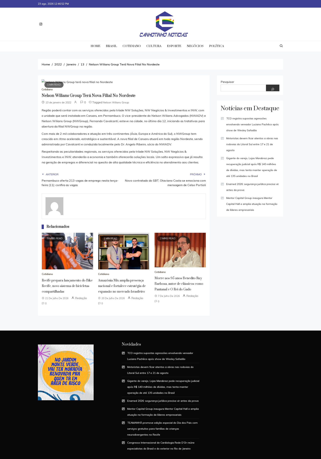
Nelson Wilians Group (116, 102)
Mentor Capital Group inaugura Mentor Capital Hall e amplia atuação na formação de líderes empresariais (251, 204)
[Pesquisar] (272, 88)
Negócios (195, 46)
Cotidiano (132, 46)
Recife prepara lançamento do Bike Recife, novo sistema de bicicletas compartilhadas (67, 286)
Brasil (111, 46)
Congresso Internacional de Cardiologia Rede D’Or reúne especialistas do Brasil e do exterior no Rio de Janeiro (160, 445)
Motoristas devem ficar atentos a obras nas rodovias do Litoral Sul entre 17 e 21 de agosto (252, 144)
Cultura (153, 46)
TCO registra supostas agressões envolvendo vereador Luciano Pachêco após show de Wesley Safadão (252, 124)
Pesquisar (227, 82)
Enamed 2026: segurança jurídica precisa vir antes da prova (252, 187)
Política (216, 46)
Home (95, 46)
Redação (81, 298)
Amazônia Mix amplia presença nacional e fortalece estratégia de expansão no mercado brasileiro (122, 286)
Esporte (174, 46)
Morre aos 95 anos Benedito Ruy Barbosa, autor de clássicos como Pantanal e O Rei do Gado (179, 283)
